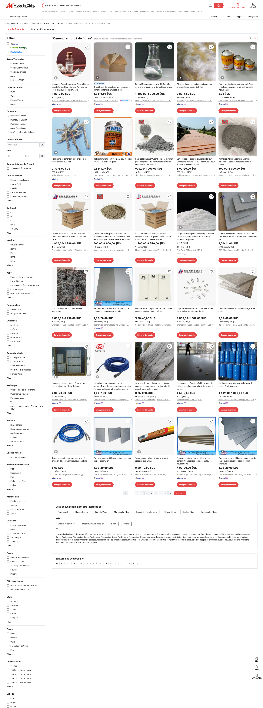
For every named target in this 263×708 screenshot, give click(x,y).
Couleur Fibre (188, 512)
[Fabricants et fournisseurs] (20, 5)
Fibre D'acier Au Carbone (166, 11)
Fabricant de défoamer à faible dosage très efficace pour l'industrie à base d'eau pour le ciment (195, 386)
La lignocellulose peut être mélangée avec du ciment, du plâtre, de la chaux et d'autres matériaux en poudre (195, 236)
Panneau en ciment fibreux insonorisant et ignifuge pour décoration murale (111, 310)
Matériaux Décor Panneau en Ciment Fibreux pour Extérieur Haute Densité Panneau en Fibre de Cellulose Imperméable (71, 87)
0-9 (57, 563)
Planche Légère (81, 512)
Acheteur (213, 16)
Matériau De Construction (102, 11)
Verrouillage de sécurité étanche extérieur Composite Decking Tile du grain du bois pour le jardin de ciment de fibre (196, 162)
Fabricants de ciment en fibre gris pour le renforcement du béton (69, 160)
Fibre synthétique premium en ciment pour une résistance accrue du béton (194, 85)
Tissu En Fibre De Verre (186, 11)
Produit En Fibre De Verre (146, 512)
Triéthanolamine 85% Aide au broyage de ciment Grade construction (235, 384)
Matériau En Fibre (121, 512)
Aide (228, 16)
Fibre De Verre (101, 512)
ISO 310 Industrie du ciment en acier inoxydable (67, 310)
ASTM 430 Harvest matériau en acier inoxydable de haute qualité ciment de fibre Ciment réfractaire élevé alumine (153, 236)
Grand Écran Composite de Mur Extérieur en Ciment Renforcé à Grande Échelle (112, 88)
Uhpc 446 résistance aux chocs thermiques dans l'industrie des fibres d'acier (195, 310)
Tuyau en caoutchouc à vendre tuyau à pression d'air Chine (151, 459)
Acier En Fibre (133, 11)
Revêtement (63, 512)
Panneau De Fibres (209, 512)
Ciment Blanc (170, 512)
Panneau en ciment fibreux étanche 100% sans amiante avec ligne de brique (69, 384)
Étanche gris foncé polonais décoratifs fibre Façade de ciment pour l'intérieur (153, 310)
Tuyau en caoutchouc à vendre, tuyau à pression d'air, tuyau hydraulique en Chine (69, 459)
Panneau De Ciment (147, 11)
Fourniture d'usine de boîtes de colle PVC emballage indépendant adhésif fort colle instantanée (235, 87)
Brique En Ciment (67, 11)
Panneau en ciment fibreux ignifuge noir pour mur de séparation (113, 459)
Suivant (179, 493)
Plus (57, 529)
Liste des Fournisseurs (42, 29)
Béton (116, 11)
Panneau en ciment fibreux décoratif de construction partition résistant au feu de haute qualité (194, 461)
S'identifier (253, 7)
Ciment (123, 11)
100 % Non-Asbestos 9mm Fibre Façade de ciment (236, 310)
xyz (137, 563)
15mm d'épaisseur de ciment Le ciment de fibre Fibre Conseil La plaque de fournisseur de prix (237, 236)
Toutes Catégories (17, 16)
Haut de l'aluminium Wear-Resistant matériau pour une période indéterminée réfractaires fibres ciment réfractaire (154, 162)
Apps (239, 16)
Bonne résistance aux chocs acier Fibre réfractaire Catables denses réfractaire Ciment (234, 162)
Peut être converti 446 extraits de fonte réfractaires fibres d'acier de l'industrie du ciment (69, 236)
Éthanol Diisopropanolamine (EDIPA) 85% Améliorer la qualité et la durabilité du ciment (153, 85)
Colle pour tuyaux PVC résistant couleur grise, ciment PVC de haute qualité (113, 160)
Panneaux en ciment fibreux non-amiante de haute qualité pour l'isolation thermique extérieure (237, 461)
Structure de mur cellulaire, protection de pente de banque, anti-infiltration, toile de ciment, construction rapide (152, 386)
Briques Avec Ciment (83, 11)
